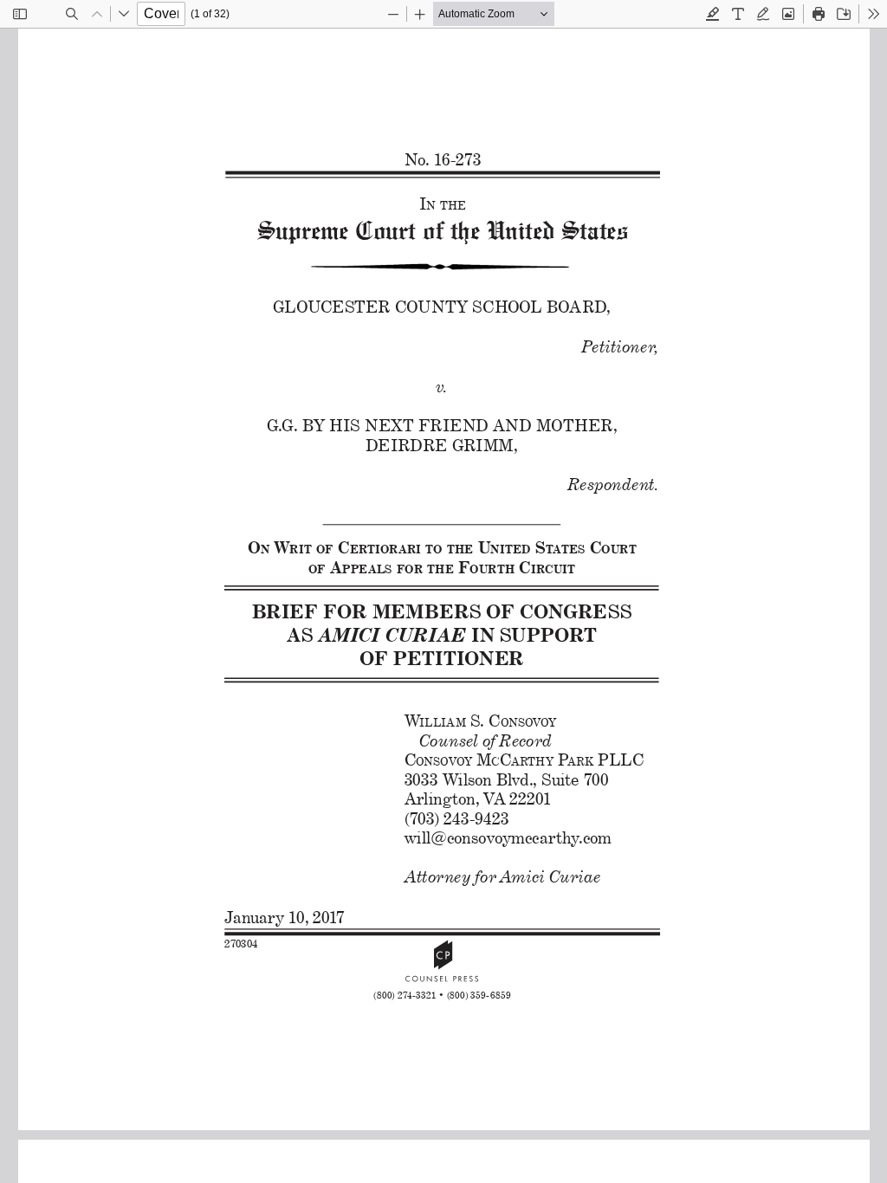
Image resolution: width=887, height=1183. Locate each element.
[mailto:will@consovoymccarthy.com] (504, 838)
